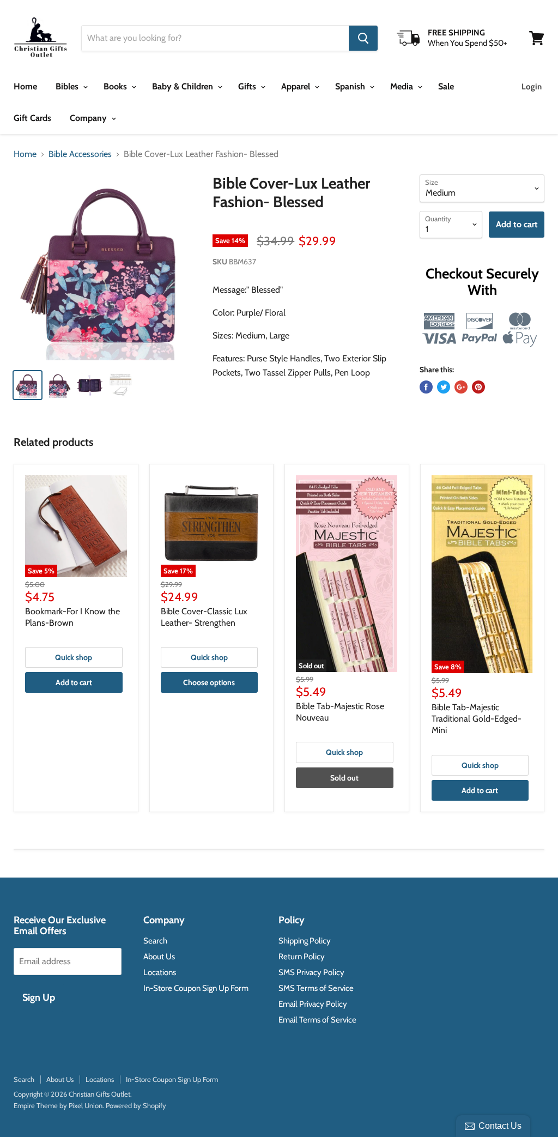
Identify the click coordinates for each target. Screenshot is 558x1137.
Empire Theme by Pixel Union (58, 1105)
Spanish (351, 86)
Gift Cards (32, 118)
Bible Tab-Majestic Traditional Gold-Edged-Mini (476, 718)
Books (116, 86)
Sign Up (38, 997)
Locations (159, 972)
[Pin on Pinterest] (478, 387)
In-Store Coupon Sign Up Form (195, 988)
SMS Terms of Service (316, 988)
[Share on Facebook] (426, 387)
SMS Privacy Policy (311, 972)
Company (89, 118)
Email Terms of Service (317, 1020)
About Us (159, 956)
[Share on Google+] (461, 387)
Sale (446, 86)
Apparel (296, 86)
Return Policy (301, 956)
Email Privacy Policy (312, 1004)
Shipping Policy (304, 941)
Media (402, 86)
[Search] (363, 38)
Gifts (248, 86)
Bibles (68, 86)
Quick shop (73, 657)
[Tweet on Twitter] (443, 387)
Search (155, 941)
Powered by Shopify (136, 1105)
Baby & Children (183, 86)
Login (531, 87)
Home (25, 86)
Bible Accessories (80, 154)
